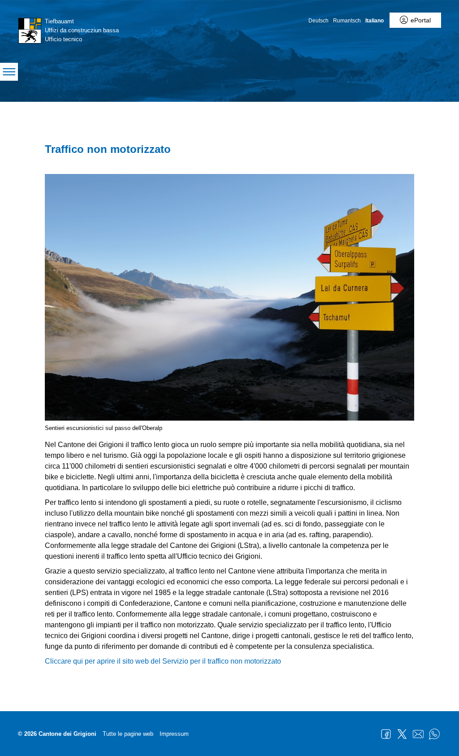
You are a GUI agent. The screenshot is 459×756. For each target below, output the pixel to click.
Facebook (386, 734)
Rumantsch (347, 20)
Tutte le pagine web (128, 733)
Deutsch (318, 20)
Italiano (374, 20)
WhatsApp (434, 734)
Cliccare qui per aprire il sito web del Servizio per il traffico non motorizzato (163, 661)
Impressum (174, 733)
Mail (418, 734)
